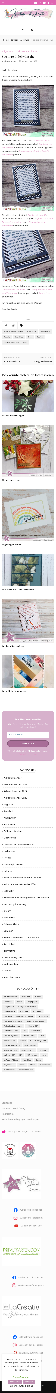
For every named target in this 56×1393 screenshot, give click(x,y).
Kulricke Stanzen (10, 1050)
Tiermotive (9, 950)
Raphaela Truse (9, 61)
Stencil (33, 1065)
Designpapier (32, 1002)
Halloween (9, 851)
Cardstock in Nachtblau (14, 289)
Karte (42, 1036)
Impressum (8, 1113)
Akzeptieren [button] (15, 1381)
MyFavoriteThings (11, 1060)
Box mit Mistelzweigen (13, 415)
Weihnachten (11, 964)
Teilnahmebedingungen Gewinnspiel (20, 1119)
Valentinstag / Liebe (14, 957)
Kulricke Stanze (30, 1045)
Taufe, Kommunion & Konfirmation (21, 937)
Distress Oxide (9, 1011)
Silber (30, 337)
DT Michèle (24, 1011)
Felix (24, 1031)
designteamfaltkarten (27, 1006)
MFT (20, 1055)
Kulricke (33, 51)
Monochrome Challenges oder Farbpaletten (26, 897)
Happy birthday (29, 1036)
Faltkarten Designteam (13, 1026)
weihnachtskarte (26, 1070)
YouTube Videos (12, 977)
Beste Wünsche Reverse (13, 331)
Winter (7, 970)
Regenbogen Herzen (11, 544)
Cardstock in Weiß (40, 140)
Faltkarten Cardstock (24, 1016)
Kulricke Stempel (27, 1050)
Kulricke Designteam (38, 1040)
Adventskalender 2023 (15, 784)
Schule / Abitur (11, 924)
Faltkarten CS (43, 1016)
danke (19, 1002)
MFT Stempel (32, 1055)
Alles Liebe (26, 997)
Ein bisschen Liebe (11, 480)
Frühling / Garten (12, 831)
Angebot (8, 811)
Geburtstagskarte (11, 1036)
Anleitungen (10, 817)
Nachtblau (19, 337)
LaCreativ (9, 891)
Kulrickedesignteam (12, 1045)
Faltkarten (21, 51)
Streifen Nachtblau (11, 342)
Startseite (7, 1102)
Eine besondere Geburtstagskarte (18, 589)
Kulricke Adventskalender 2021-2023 (22, 877)
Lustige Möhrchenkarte (13, 646)
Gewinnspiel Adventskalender (19, 844)
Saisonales (9, 917)
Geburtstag (45, 331)
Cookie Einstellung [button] (21, 1377)
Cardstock (31, 331)
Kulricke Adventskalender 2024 (20, 884)
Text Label (9, 944)
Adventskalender (12, 777)
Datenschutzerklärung (28, 754)
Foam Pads (44, 293)
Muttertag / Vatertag (15, 904)
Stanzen (22, 1065)
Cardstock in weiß (37, 215)
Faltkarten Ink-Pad (11, 1031)
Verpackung (45, 1065)
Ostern (7, 910)
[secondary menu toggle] (3, 2)
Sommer (8, 930)
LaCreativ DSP (9, 1055)
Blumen (38, 997)
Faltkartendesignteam (36, 1021)
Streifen (40, 337)
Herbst (7, 857)
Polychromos (9, 1065)
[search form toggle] (32, 30)
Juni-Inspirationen (13, 864)
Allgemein (8, 51)
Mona (44, 1055)
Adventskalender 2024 (15, 791)
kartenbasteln (9, 1040)
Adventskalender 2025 (15, 797)
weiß (25, 342)
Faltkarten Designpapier (13, 1021)
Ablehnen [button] (29, 1381)
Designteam (9, 1006)
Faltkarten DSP (32, 1026)
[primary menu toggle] (23, 30)
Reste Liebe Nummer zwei (14, 691)
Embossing (37, 1011)
